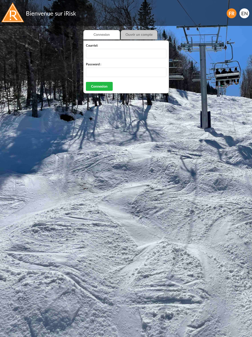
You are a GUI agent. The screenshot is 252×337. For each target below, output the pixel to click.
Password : (93, 64)
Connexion (99, 86)
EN (244, 13)
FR (232, 13)
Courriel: (92, 45)
